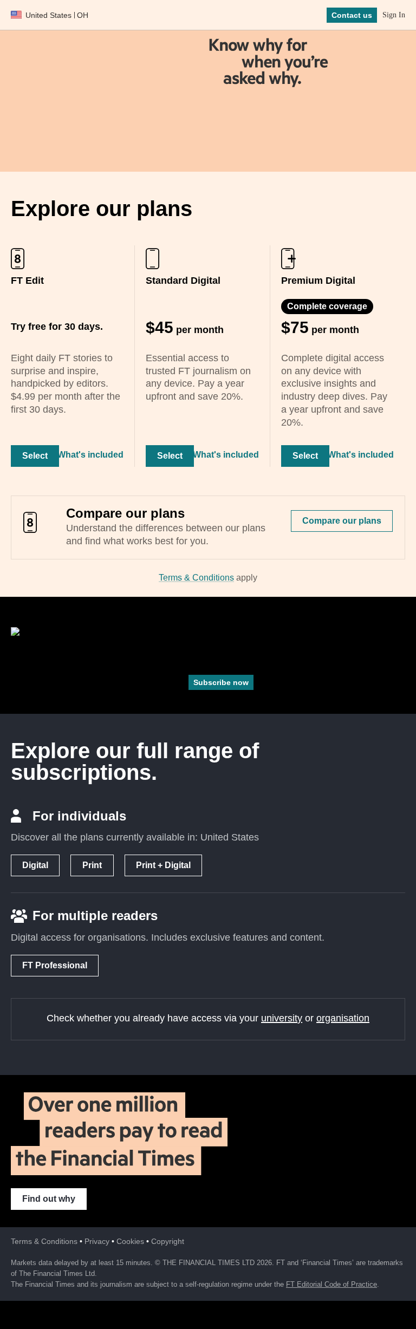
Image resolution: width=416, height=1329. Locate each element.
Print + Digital (163, 865)
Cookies (130, 1241)
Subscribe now (221, 682)
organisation (342, 1018)
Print (92, 865)
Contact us (352, 15)
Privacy (96, 1241)
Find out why (48, 1198)
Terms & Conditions (196, 577)
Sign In (393, 15)
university (281, 1018)
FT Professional (54, 965)
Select (35, 455)
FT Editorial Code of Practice (331, 1284)
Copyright (167, 1241)
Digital (35, 865)
